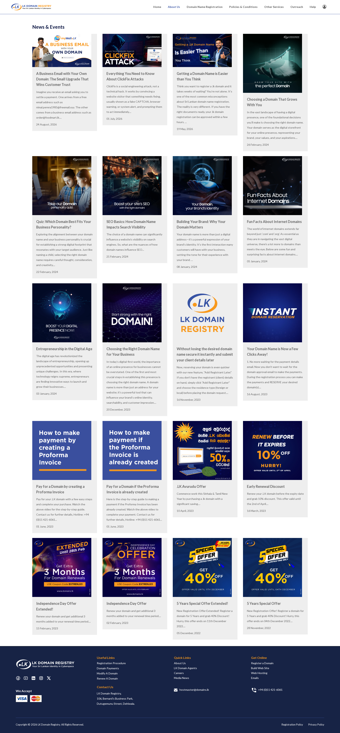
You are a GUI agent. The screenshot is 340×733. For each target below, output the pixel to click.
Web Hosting (259, 673)
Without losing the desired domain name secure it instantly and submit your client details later (205, 354)
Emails (255, 678)
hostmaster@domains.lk (194, 689)
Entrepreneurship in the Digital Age (64, 349)
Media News (181, 678)
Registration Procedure (111, 663)
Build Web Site (260, 668)
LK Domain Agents (185, 668)
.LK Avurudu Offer (191, 486)
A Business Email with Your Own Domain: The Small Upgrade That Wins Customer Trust (62, 79)
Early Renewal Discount (266, 486)
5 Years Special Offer (264, 603)
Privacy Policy (316, 724)
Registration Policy (292, 724)
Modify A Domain (107, 673)
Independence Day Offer (126, 603)
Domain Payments (108, 668)
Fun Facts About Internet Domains (274, 221)
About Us (180, 663)
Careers (179, 673)
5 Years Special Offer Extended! (202, 603)
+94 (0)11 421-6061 (270, 689)
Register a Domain (262, 663)
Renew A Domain (107, 678)
